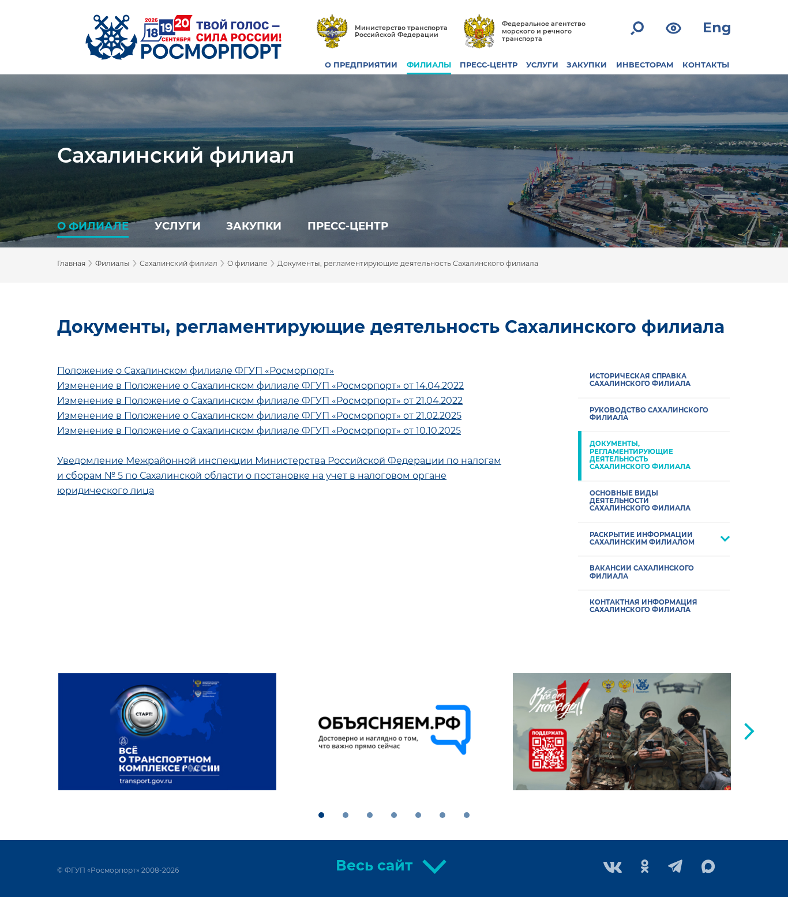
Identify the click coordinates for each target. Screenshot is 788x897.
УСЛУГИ (542, 64)
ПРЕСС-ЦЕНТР (488, 64)
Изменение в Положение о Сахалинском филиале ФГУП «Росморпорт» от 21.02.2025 (259, 415)
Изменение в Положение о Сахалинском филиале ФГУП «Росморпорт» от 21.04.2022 (260, 400)
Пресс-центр (347, 225)
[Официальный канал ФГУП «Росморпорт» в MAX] (708, 867)
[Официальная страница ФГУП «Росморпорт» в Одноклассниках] (645, 867)
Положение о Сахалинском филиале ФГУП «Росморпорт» (195, 370)
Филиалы (112, 263)
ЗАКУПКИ (586, 64)
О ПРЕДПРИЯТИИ (361, 64)
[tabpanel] (167, 732)
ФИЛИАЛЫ (429, 64)
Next (749, 731)
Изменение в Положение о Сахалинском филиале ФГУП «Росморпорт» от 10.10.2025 (259, 430)
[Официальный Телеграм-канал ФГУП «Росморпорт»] (675, 867)
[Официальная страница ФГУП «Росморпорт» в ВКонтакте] (612, 868)
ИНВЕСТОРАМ (645, 64)
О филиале (93, 225)
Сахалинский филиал (175, 155)
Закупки (254, 225)
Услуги (178, 225)
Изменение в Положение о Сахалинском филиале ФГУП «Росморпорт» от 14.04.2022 (260, 385)
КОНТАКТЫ (705, 64)
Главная (71, 263)
